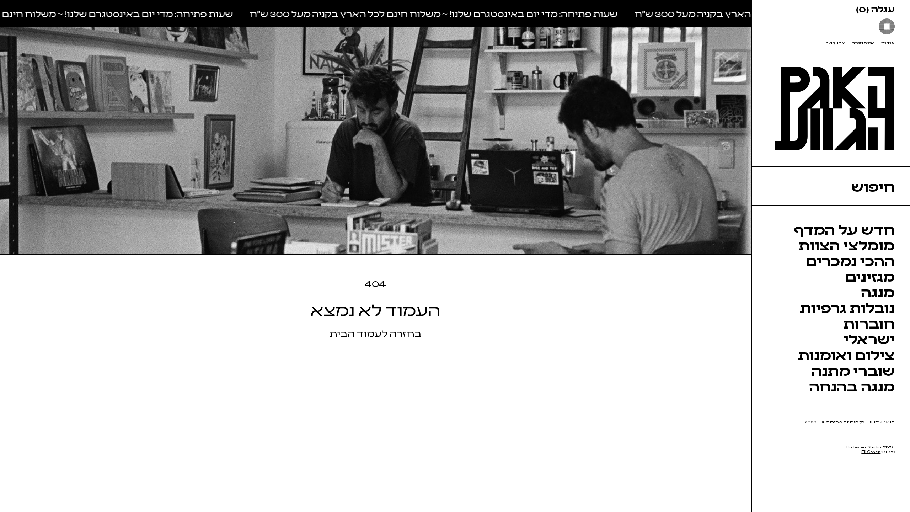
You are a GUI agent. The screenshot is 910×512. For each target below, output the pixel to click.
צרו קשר (835, 43)
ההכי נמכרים (850, 260)
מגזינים (870, 276)
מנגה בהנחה (852, 386)
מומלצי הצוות (846, 244)
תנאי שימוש (882, 422)
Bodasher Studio (863, 446)
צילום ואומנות (846, 354)
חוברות (869, 323)
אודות (888, 43)
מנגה (878, 291)
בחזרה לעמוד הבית (376, 333)
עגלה (875, 8)
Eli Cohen (870, 451)
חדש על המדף (844, 229)
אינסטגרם (862, 43)
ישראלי (869, 338)
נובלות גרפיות (847, 307)
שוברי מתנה (853, 370)
